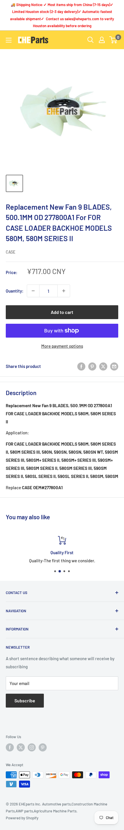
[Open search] (90, 40)
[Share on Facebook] (81, 366)
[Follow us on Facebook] (10, 747)
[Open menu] (9, 40)
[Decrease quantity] (33, 291)
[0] (113, 39)
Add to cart (62, 312)
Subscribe (24, 700)
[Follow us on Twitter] (21, 747)
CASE (10, 252)
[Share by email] (114, 366)
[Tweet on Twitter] (103, 366)
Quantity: (14, 290)
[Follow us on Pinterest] (43, 747)
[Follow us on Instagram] (32, 747)
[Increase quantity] (64, 291)
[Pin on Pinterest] (92, 366)
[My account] (102, 40)
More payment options (62, 346)
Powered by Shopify (22, 818)
